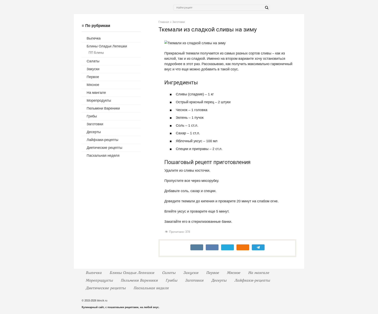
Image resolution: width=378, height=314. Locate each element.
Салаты (93, 61)
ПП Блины (96, 52)
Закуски (93, 69)
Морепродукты (99, 100)
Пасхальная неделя (103, 155)
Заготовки (95, 124)
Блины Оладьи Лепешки (107, 46)
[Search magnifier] (267, 7)
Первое (93, 77)
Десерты (94, 132)
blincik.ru (102, 300)
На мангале (96, 93)
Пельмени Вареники (103, 108)
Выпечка (94, 38)
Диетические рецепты (104, 148)
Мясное (93, 85)
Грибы (92, 116)
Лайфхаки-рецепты (102, 140)
